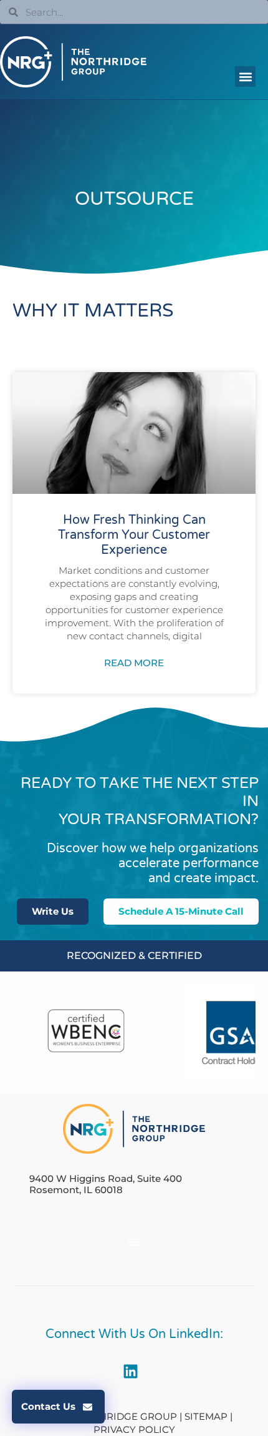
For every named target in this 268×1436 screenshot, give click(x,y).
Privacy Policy (134, 1429)
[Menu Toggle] (134, 1242)
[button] (245, 76)
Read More (134, 663)
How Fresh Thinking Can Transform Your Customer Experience (134, 535)
